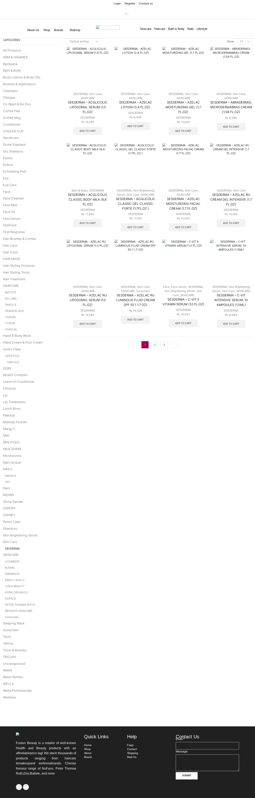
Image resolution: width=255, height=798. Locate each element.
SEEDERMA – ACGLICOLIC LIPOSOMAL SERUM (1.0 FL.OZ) (87, 107)
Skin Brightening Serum (180, 291)
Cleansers (10, 91)
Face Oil (9, 212)
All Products (12, 50)
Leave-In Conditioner (18, 382)
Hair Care (10, 245)
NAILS (7, 469)
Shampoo (10, 528)
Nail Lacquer (12, 462)
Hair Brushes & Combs (19, 239)
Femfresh (10, 225)
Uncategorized (14, 664)
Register (130, 3)
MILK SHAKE (12, 449)
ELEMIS (10, 567)
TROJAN (9, 657)
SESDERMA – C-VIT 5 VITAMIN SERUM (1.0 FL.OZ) (183, 302)
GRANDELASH (14, 311)
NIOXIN (8, 495)
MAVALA (10, 475)
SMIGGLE (13, 362)
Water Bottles (13, 677)
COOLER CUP (13, 131)
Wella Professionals (17, 691)
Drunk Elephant (14, 145)
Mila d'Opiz (11, 442)
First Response (14, 232)
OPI (7, 481)
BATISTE (10, 292)
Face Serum (178, 286)
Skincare (145, 28)
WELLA (8, 684)
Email (180, 739)
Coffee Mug (12, 118)
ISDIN (7, 368)
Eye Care (10, 185)
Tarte (7, 637)
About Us (33, 30)
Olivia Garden (13, 502)
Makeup (75, 30)
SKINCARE (88, 98)
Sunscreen (143, 291)
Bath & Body (176, 28)
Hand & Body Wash (17, 336)
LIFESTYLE (12, 355)
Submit (186, 775)
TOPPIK (10, 323)
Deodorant (11, 138)
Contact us (146, 3)
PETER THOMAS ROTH (20, 604)
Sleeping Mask (14, 623)
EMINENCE (12, 573)
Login (117, 3)
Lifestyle (202, 28)
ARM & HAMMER (15, 57)
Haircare (159, 28)
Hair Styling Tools (16, 272)
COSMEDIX (12, 561)
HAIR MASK (11, 259)
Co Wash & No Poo (17, 104)
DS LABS (11, 298)
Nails (190, 28)
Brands (58, 30)
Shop (46, 30)
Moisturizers (12, 456)
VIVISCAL (11, 329)
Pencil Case (11, 522)
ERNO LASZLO (15, 580)
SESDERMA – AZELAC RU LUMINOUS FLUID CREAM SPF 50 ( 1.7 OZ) (135, 300)
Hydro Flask (12, 349)
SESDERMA (80, 94)
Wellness (9, 697)
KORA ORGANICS (16, 592)
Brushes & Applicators (19, 84)
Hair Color (10, 252)
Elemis (8, 158)
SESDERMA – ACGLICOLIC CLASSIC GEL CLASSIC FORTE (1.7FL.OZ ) (135, 203)
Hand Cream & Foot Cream (23, 342)
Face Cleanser (13, 198)
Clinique (9, 98)
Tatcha (8, 643)
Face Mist (10, 205)
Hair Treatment (14, 279)
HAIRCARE (11, 286)
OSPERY (9, 508)
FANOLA (10, 304)
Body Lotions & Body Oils (21, 77)
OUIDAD (10, 317)
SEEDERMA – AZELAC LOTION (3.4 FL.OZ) (135, 105)
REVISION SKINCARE (18, 610)
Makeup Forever (15, 422)
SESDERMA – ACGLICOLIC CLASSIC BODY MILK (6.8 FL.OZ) (87, 199)
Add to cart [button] (87, 130)
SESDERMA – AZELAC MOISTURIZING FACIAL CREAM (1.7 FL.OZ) (183, 203)
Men (6, 435)
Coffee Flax (11, 111)
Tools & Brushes (14, 650)
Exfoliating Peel (14, 171)
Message (181, 751)
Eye (6, 178)
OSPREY (9, 515)
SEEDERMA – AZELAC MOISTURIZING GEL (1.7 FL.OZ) (183, 107)
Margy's (9, 429)
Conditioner (12, 124)
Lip (5, 395)
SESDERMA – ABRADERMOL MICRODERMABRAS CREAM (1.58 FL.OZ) (231, 107)
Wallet (7, 670)
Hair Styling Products (19, 266)
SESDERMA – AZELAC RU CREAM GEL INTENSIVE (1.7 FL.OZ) (231, 199)
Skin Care (95, 94)
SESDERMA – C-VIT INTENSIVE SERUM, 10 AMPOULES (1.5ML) (231, 300)
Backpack (10, 64)
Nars (6, 488)
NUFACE (10, 598)
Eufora (8, 165)
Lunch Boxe (11, 408)
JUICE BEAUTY (15, 586)
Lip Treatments (14, 402)
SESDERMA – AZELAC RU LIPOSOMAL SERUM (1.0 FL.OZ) (88, 300)
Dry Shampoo (13, 151)
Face (166, 286)
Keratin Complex (15, 375)
